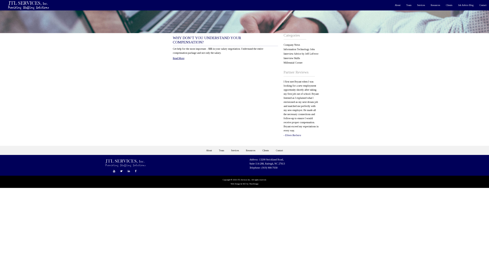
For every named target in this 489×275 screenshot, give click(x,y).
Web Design (235, 184)
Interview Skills (292, 58)
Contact (482, 5)
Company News (292, 44)
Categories (292, 35)
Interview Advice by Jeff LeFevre (301, 53)
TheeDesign (253, 184)
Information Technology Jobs (299, 49)
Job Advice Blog (466, 5)
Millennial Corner (293, 62)
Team (408, 5)
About (397, 5)
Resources (435, 5)
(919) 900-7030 (269, 167)
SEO (244, 184)
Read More (178, 58)
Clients (449, 5)
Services (421, 5)
